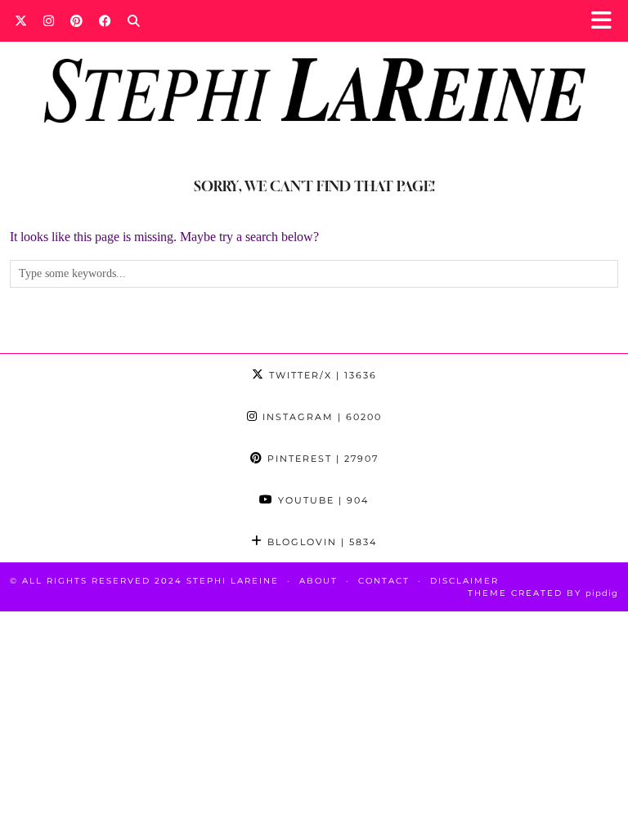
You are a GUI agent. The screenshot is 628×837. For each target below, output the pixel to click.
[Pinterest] (76, 20)
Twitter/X (321, 375)
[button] (606, 20)
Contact (384, 580)
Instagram (320, 417)
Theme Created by (543, 593)
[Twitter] (21, 20)
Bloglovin (320, 542)
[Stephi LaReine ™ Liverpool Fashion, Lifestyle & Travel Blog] (314, 70)
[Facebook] (105, 20)
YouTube (321, 500)
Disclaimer (464, 580)
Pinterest (321, 458)
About (318, 580)
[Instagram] (48, 20)
